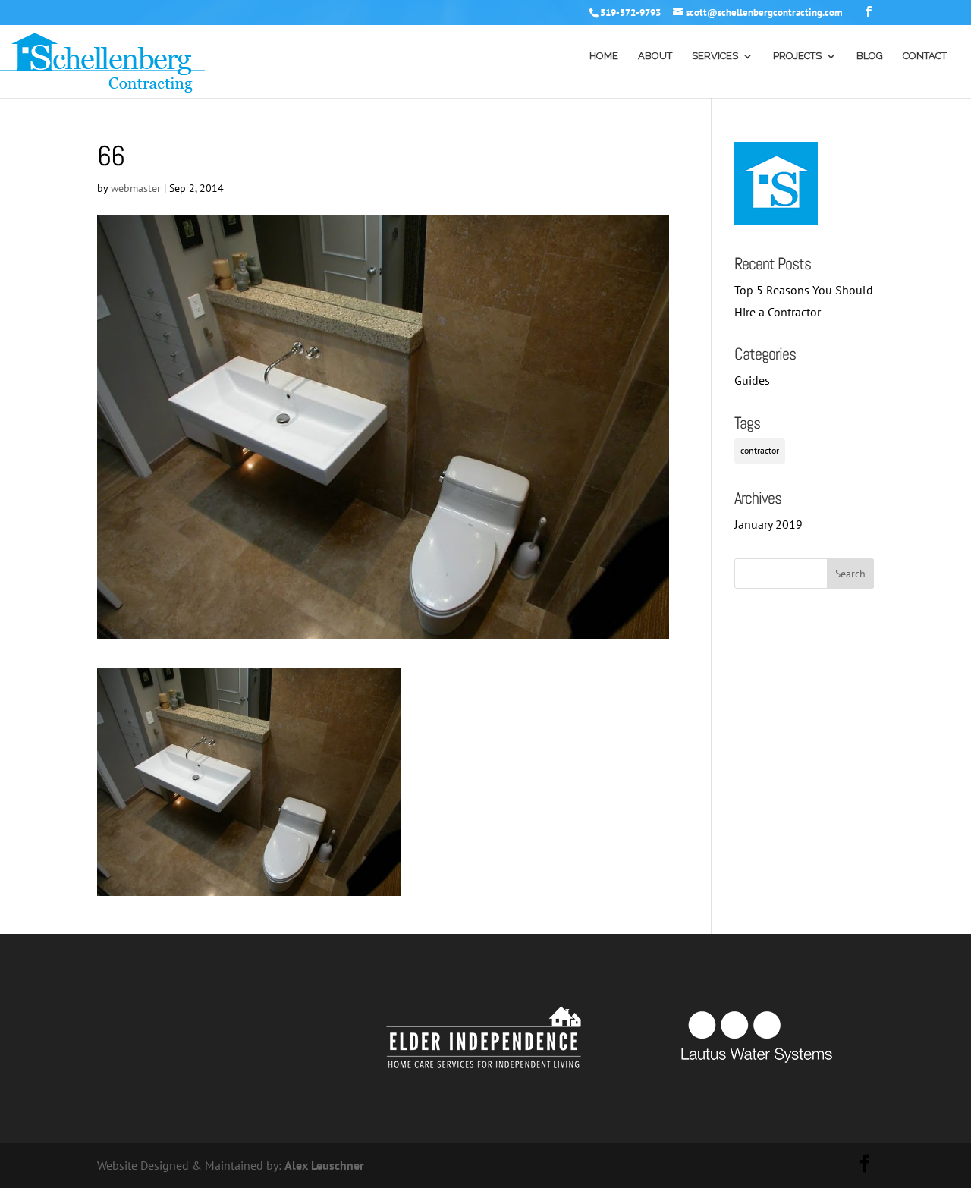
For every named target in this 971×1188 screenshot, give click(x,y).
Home (603, 56)
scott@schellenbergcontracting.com (764, 12)
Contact (925, 56)
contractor (759, 450)
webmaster (136, 188)
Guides (752, 380)
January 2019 (768, 524)
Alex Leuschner (324, 1165)
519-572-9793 (630, 12)
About (655, 56)
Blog (869, 56)
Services (715, 56)
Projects (797, 56)
